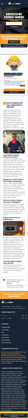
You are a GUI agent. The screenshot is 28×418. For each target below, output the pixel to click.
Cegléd (8, 361)
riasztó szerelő (22, 406)
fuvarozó (10, 389)
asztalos (3, 378)
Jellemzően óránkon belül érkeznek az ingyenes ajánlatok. (14, 412)
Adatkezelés (5, 335)
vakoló (12, 404)
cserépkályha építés (17, 384)
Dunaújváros (10, 359)
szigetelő (8, 380)
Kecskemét (10, 353)
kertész (24, 395)
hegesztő (13, 373)
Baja (17, 361)
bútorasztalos (15, 399)
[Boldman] (14, 3)
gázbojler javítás (8, 410)
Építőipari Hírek (6, 327)
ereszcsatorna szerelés (16, 402)
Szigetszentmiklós (23, 361)
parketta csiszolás (9, 391)
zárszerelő (4, 397)
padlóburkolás (17, 391)
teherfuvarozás (10, 408)
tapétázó (8, 402)
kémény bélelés (14, 386)
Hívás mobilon (14, 89)
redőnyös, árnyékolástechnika (11, 406)
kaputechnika (19, 395)
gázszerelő (9, 375)
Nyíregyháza (4, 353)
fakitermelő (24, 400)
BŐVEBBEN (22, 85)
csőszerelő (24, 402)
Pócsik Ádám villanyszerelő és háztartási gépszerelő (14, 281)
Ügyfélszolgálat (6, 342)
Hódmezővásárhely (18, 359)
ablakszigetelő (8, 384)
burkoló (12, 380)
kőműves (17, 380)
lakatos (20, 386)
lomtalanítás (19, 371)
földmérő (16, 382)
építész (22, 397)
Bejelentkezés (6, 340)
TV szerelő (21, 399)
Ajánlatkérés (14, 92)
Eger (25, 357)
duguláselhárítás (12, 371)
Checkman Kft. (9, 76)
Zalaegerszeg (19, 357)
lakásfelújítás (20, 73)
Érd (18, 355)
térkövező (21, 382)
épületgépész (10, 377)
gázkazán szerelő (11, 397)
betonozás (18, 397)
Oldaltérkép (5, 329)
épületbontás (17, 404)
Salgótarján (13, 361)
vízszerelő (9, 378)
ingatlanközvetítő (17, 388)
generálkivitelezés (9, 382)
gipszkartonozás (16, 389)
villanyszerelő (14, 73)
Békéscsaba (13, 357)
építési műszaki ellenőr (16, 400)
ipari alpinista (8, 395)
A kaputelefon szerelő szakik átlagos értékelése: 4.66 (14, 37)
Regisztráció (5, 337)
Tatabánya (14, 355)
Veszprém (7, 357)
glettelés (13, 378)
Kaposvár (22, 355)
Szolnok (9, 355)
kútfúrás (19, 375)
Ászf (3, 332)
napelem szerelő (18, 408)
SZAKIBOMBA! (14, 26)
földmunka (9, 399)
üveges (8, 373)
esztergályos (24, 377)
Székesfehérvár (17, 353)
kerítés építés (19, 378)
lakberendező (10, 388)
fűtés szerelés (10, 393)
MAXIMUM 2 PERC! (13, 42)
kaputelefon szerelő (8, 73)
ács (16, 373)
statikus (13, 395)
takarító (3, 402)
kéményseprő (17, 377)
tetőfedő (14, 375)
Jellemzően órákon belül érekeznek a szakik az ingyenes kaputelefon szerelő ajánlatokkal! (14, 45)
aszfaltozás (7, 386)
